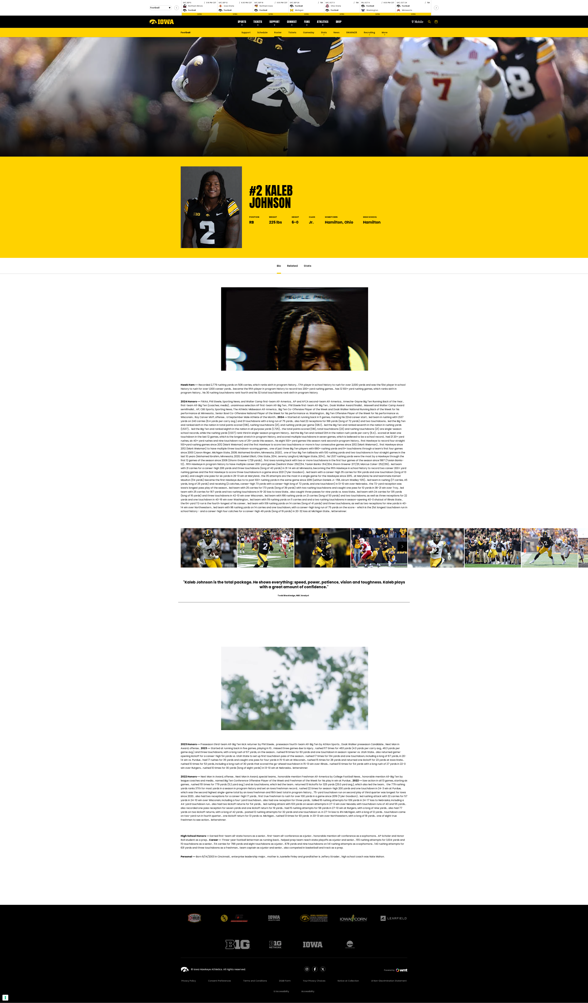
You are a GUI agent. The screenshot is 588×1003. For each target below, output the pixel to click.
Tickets (257, 22)
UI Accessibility (281, 991)
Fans (307, 22)
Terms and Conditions (255, 980)
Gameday (308, 32)
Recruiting (369, 32)
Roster (278, 32)
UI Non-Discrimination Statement (389, 980)
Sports (242, 22)
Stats (324, 32)
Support (275, 22)
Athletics (322, 22)
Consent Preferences (219, 980)
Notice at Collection (348, 980)
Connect (292, 22)
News (336, 32)
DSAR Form (285, 980)
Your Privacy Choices (314, 980)
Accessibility (307, 991)
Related (292, 266)
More (384, 32)
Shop (339, 22)
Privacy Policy (188, 980)
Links (199, 14)
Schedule (262, 32)
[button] (176, 8)
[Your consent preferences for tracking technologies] (5, 998)
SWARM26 (351, 32)
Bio (279, 266)
